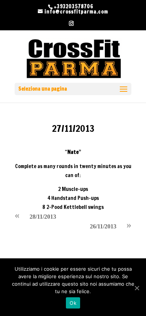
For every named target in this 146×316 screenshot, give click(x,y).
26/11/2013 (103, 226)
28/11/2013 (43, 216)
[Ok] (136, 288)
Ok (73, 303)
